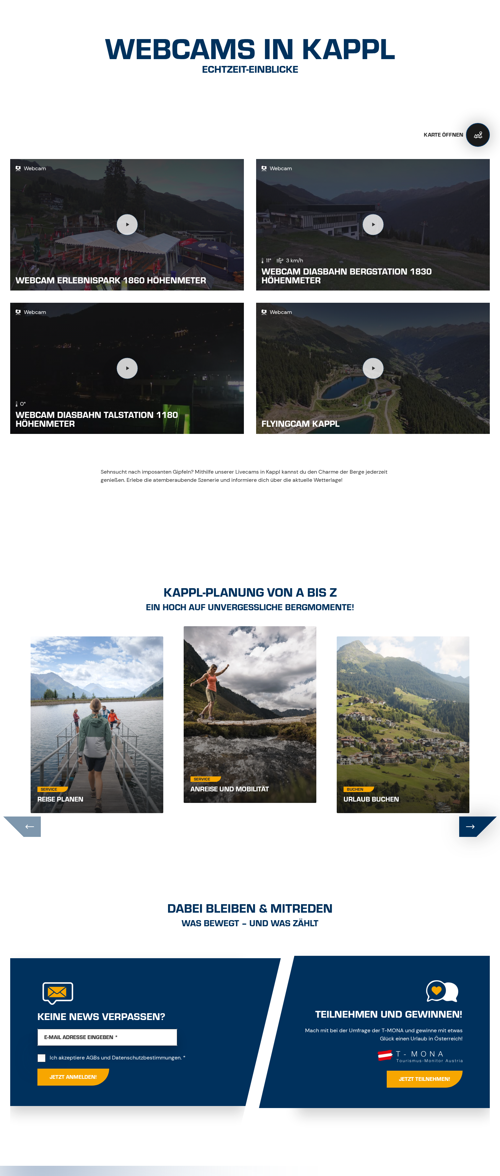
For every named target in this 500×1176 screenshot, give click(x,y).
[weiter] (478, 827)
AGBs (93, 1057)
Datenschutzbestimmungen (146, 1057)
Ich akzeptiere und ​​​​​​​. (118, 1057)
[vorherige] (22, 827)
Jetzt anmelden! (73, 1077)
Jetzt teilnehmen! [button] (424, 1079)
